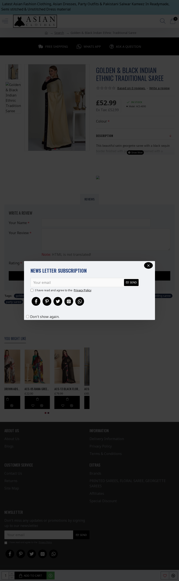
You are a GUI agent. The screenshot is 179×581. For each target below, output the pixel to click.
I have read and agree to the (63, 290)
